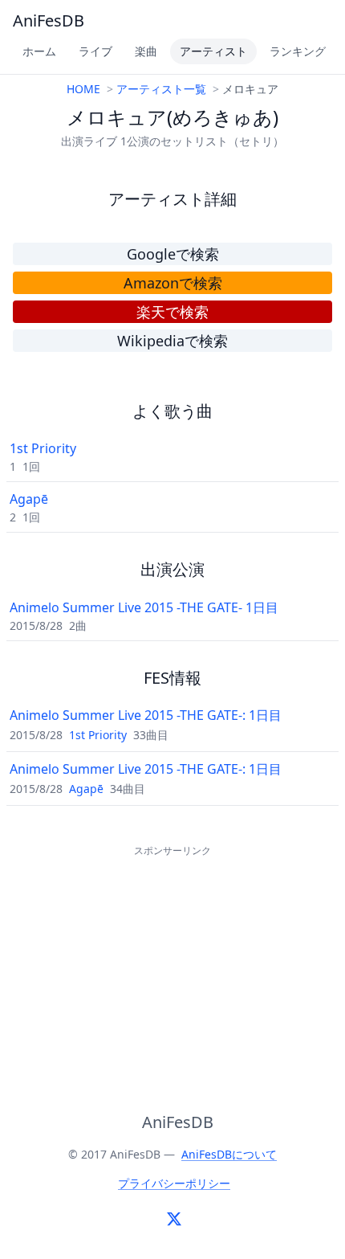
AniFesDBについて (229, 1154)
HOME (83, 88)
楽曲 (146, 51)
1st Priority (43, 448)
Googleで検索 (173, 254)
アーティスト (213, 51)
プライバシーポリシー (174, 1183)
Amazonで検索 (173, 282)
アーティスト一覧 (161, 88)
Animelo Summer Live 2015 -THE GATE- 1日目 (144, 607)
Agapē (29, 499)
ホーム (39, 51)
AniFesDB (48, 20)
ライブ (95, 51)
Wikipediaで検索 (172, 340)
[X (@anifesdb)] (174, 1218)
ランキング (298, 51)
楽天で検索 (172, 311)
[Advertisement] (172, 960)
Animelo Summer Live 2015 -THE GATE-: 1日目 (146, 715)
